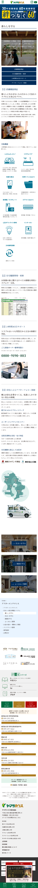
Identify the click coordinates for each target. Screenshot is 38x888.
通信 (9, 627)
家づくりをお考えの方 (8, 824)
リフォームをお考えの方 (9, 833)
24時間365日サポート (19, 78)
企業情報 (4, 841)
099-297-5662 (8, 729)
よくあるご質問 (21, 584)
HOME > (4, 601)
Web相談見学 (31, 706)
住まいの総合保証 (11, 610)
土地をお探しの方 (7, 830)
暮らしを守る (9, 613)
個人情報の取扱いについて (9, 847)
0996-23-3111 (8, 760)
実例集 (14, 886)
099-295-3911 (8, 718)
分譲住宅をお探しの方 (8, 827)
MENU (3, 2)
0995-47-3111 (8, 739)
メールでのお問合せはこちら (11, 817)
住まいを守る (21, 543)
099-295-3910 (8, 771)
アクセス (19, 723)
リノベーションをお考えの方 (10, 835)
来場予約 (19, 706)
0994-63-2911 (8, 750)
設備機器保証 (19, 69)
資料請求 (6, 630)
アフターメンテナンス (10, 603)
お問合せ (6, 633)
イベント (5, 886)
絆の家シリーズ (6, 853)
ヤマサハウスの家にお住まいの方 (11, 838)
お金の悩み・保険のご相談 (11, 625)
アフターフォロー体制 (19, 83)
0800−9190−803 (13, 355)
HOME (4, 821)
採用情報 (4, 844)
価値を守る (21, 563)
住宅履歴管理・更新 (19, 74)
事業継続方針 (6, 850)
